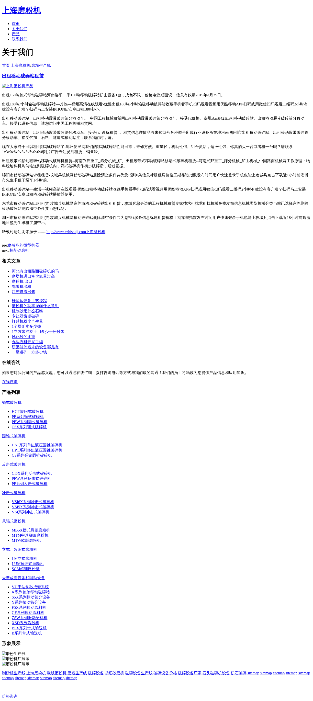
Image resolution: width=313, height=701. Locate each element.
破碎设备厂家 (189, 673)
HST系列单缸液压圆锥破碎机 (37, 445)
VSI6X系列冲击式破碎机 (33, 502)
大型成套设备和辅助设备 (23, 578)
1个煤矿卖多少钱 (26, 326)
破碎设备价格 (165, 673)
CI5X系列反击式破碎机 (32, 473)
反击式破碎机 (13, 464)
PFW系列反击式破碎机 (31, 478)
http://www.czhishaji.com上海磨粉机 (75, 232)
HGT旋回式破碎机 (28, 411)
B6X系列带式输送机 (29, 628)
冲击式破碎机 (13, 493)
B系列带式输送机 (27, 633)
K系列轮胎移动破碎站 (31, 592)
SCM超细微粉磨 (26, 569)
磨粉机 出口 (22, 281)
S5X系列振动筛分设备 (31, 597)
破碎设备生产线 (139, 673)
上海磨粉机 (36, 673)
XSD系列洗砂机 (25, 623)
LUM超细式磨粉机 (28, 564)
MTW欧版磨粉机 (26, 540)
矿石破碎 (238, 673)
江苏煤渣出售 (23, 292)
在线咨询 (10, 382)
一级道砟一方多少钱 (29, 352)
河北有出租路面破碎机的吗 (35, 271)
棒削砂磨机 (19, 250)
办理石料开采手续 (27, 342)
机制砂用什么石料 (27, 311)
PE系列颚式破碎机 (28, 417)
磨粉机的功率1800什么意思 (35, 306)
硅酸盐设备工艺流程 (29, 301)
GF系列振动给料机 (28, 613)
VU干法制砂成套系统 (30, 587)
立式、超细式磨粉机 (19, 549)
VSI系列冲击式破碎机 (30, 512)
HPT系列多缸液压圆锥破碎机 (37, 450)
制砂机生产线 (13, 673)
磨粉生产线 (41, 65)
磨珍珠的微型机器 (23, 245)
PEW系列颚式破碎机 (29, 422)
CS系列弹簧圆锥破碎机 (32, 455)
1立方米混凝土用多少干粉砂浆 (38, 331)
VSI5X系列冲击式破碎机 (33, 507)
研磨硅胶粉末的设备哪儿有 (35, 347)
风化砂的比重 (23, 337)
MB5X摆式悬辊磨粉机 (31, 530)
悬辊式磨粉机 (13, 521)
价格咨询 (10, 696)
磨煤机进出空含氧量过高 (33, 276)
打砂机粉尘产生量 (27, 321)
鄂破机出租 (21, 286)
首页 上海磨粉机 (16, 65)
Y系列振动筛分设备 (29, 602)
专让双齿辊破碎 (25, 316)
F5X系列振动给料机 (29, 607)
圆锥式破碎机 (13, 436)
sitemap (253, 673)
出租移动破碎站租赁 (23, 75)
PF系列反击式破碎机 (29, 484)
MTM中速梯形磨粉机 (30, 535)
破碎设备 (96, 673)
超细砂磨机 (114, 673)
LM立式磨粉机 (24, 558)
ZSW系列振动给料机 (29, 618)
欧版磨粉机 (57, 673)
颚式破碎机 (12, 402)
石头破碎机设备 (216, 673)
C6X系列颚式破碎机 (29, 427)
